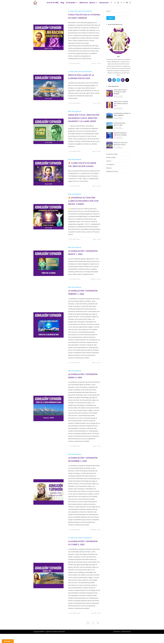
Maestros (109, 168)
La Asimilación (73, 11)
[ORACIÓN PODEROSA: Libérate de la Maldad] (109, 135)
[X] (118, 80)
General (108, 161)
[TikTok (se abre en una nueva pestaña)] (130, 2)
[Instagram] (114, 80)
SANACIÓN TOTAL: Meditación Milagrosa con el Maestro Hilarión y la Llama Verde (83, 118)
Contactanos (116, 631)
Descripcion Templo (112, 154)
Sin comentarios (75, 63)
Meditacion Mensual (85, 11)
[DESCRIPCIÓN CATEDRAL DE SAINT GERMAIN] (109, 116)
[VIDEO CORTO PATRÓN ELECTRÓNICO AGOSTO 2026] (109, 105)
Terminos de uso (126, 631)
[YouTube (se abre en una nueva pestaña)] (127, 2)
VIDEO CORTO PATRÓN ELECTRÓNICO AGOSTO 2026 (121, 103)
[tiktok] (127, 80)
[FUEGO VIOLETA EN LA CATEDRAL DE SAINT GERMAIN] (109, 93)
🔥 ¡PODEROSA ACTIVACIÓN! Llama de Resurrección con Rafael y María (83, 200)
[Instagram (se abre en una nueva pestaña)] (124, 2)
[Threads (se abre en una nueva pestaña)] (121, 2)
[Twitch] (123, 80)
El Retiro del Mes (111, 157)
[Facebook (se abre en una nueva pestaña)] (118, 2)
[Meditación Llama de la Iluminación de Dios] (109, 145)
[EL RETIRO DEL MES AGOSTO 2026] (109, 125)
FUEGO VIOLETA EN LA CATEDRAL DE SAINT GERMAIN (120, 92)
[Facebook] (110, 80)
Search (108, 11)
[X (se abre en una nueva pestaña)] (115, 2)
